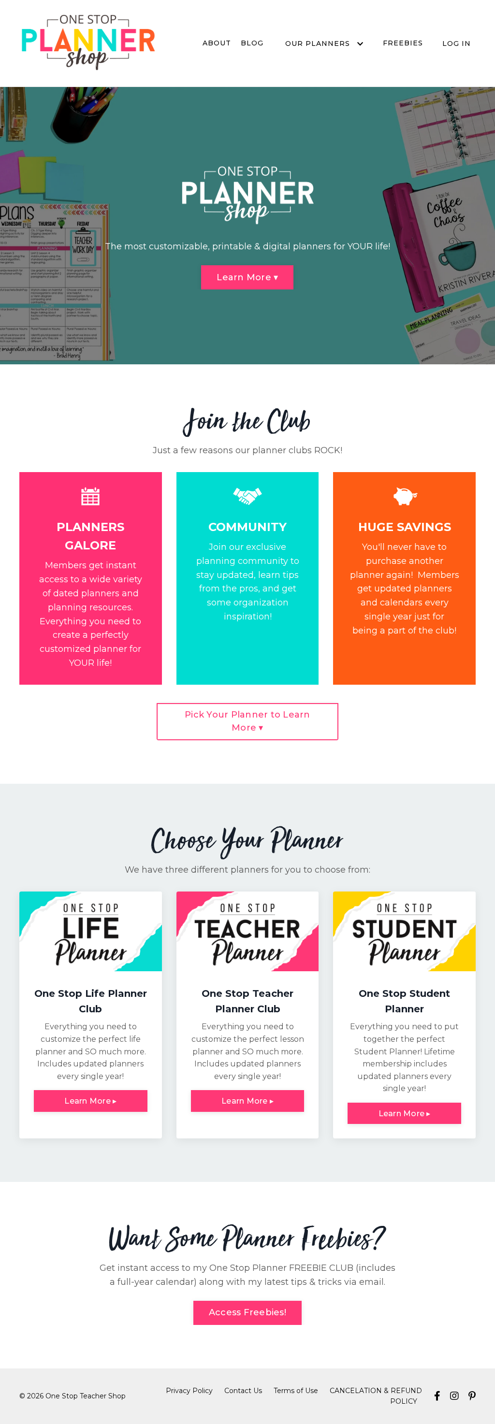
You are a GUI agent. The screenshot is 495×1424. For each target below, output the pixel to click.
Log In (456, 43)
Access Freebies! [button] (247, 1312)
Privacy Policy (189, 1390)
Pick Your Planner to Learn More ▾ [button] (247, 721)
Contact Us (243, 1390)
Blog (252, 43)
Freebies (403, 43)
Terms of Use (296, 1390)
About (217, 43)
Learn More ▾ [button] (247, 277)
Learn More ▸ (90, 1101)
